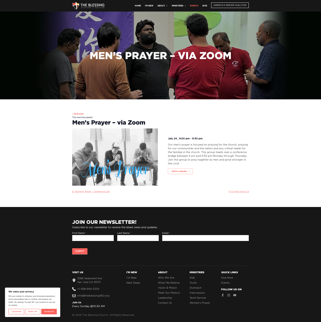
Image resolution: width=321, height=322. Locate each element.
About (161, 6)
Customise (16, 311)
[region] (32, 302)
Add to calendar (179, 171)
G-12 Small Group (238, 192)
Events (194, 6)
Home (138, 6)
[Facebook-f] (222, 295)
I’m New (149, 6)
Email (166, 233)
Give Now (227, 278)
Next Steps (133, 283)
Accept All (49, 311)
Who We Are (166, 278)
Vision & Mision (167, 288)
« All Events (78, 113)
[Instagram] (228, 295)
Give (204, 6)
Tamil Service (198, 298)
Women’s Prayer (200, 303)
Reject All (32, 311)
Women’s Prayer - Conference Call (92, 192)
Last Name (124, 233)
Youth (193, 283)
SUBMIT (79, 251)
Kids (192, 278)
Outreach (195, 288)
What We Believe (169, 283)
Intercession (197, 293)
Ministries (177, 6)
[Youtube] (234, 295)
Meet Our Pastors (169, 293)
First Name (79, 233)
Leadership (165, 298)
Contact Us (165, 303)
